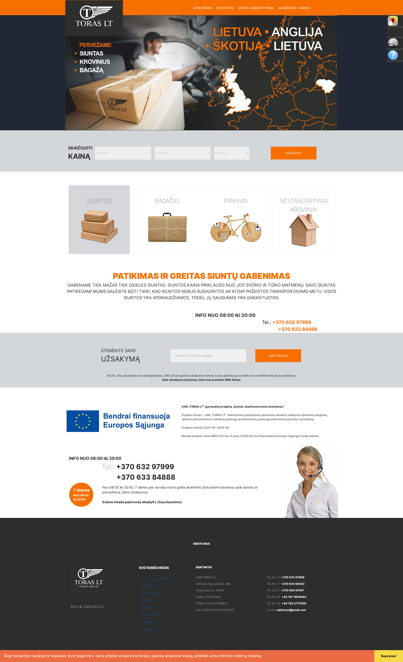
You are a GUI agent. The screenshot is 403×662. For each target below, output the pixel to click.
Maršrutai (146, 586)
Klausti (144, 636)
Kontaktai (146, 607)
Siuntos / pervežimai (154, 578)
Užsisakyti (146, 629)
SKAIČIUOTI (294, 153)
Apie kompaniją (150, 593)
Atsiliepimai (147, 600)
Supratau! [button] (388, 656)
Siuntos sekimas (151, 615)
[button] (263, 656)
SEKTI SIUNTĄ (278, 355)
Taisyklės (146, 622)
